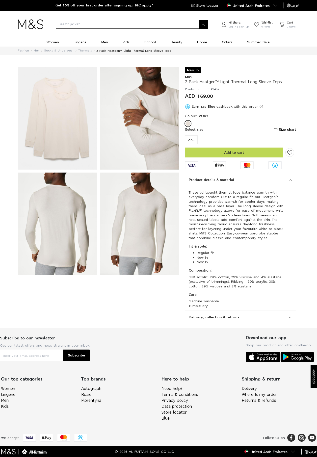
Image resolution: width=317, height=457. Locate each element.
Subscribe (76, 355)
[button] (252, 5)
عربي (295, 5)
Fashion (23, 50)
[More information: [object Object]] (261, 106)
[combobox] (132, 24)
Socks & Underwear (59, 50)
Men (36, 50)
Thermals (85, 50)
